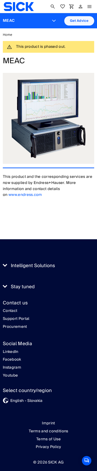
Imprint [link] (48, 423)
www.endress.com (25, 194)
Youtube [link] (10, 376)
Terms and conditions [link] (48, 431)
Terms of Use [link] (48, 439)
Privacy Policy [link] (48, 447)
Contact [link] (10, 311)
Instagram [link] (12, 368)
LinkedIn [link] (10, 352)
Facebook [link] (12, 360)
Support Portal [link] (16, 319)
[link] (19, 6)
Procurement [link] (15, 327)
